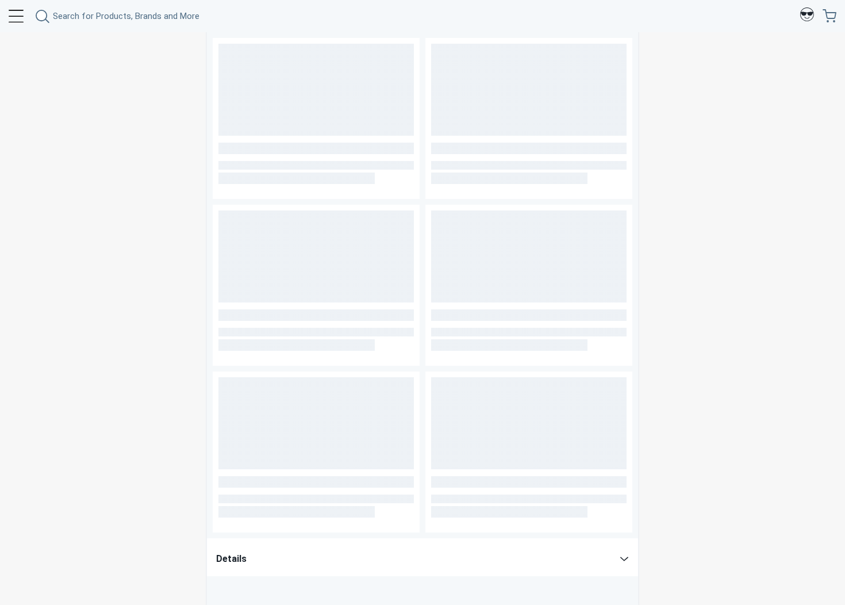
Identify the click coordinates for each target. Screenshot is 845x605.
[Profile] (807, 16)
